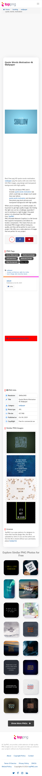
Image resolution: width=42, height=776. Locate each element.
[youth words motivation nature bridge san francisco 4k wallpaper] (28, 589)
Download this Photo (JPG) (19, 338)
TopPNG (11, 216)
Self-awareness (11, 258)
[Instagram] (22, 773)
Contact (31, 756)
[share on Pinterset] (29, 239)
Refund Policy (7, 766)
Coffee (11, 286)
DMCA (33, 763)
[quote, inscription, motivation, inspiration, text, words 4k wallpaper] (21, 466)
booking (15, 9)
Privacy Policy (24, 763)
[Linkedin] (27, 773)
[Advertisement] (21, 36)
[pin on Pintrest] (16, 563)
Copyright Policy (20, 756)
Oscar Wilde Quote (12, 255)
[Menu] (38, 3)
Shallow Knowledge (29, 255)
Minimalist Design (26, 258)
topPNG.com (33, 766)
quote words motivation (23, 192)
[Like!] (12, 239)
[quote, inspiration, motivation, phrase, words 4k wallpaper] (21, 442)
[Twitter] (13, 773)
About (9, 756)
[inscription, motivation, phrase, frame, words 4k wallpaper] (21, 512)
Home (7, 9)
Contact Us (13, 541)
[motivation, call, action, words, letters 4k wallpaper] (21, 489)
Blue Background (12, 262)
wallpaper (23, 9)
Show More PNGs (19, 723)
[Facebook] (20, 239)
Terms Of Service (10, 763)
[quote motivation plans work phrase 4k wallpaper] (11, 629)
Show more (24, 262)
